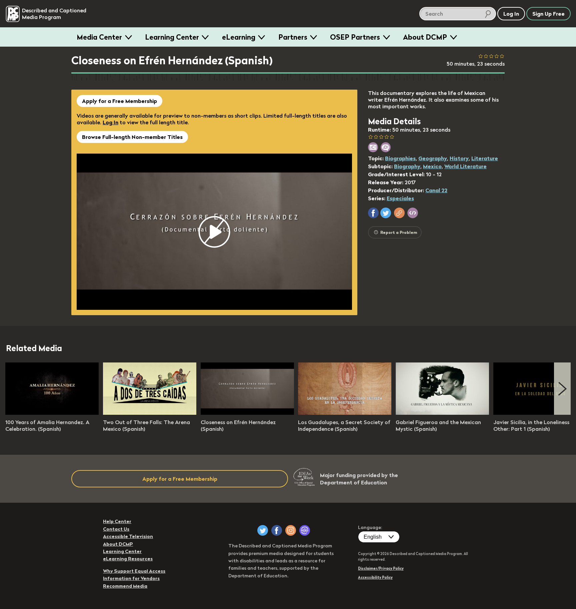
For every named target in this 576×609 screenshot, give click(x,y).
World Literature (465, 166)
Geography (432, 158)
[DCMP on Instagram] (290, 530)
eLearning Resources (128, 559)
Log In (110, 122)
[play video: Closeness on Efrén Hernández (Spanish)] (247, 412)
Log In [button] (511, 13)
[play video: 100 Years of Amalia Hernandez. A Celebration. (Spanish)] (52, 412)
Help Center (117, 521)
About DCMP (425, 37)
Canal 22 (436, 190)
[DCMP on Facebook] (276, 530)
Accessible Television (128, 536)
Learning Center (172, 37)
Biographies (400, 158)
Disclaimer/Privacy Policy (381, 568)
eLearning (238, 37)
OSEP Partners (355, 37)
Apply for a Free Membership (119, 101)
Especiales (400, 198)
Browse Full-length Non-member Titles (132, 137)
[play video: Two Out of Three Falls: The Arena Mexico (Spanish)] (149, 412)
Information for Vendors (131, 578)
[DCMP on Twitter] (262, 530)
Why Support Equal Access (134, 571)
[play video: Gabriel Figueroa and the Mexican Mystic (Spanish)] (442, 412)
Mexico (432, 166)
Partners (292, 37)
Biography (407, 166)
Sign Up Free (548, 13)
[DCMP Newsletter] (304, 530)
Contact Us (116, 529)
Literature (484, 158)
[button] (373, 213)
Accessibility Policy (375, 577)
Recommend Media (125, 586)
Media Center (99, 37)
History (459, 158)
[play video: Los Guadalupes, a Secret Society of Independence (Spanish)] (344, 412)
